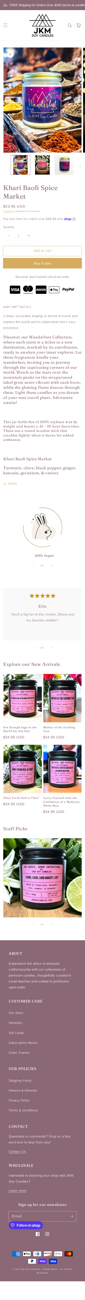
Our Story (16, 1013)
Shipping (8, 211)
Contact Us (17, 1151)
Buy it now (42, 263)
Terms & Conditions (23, 1110)
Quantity (9, 227)
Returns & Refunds (23, 1090)
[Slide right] (77, 100)
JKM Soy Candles (30, 1269)
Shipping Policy (20, 1080)
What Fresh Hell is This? (21, 798)
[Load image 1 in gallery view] (20, 165)
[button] (5, 25)
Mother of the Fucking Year (59, 729)
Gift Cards (16, 1033)
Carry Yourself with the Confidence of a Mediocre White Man (61, 801)
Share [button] (12, 483)
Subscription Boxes (23, 1042)
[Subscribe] (71, 1216)
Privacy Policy (19, 1100)
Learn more (17, 1190)
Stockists (15, 1022)
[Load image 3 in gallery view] (64, 165)
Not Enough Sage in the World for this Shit (20, 729)
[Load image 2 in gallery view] (42, 165)
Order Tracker (19, 1052)
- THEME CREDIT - (50, 1269)
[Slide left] (7, 100)
